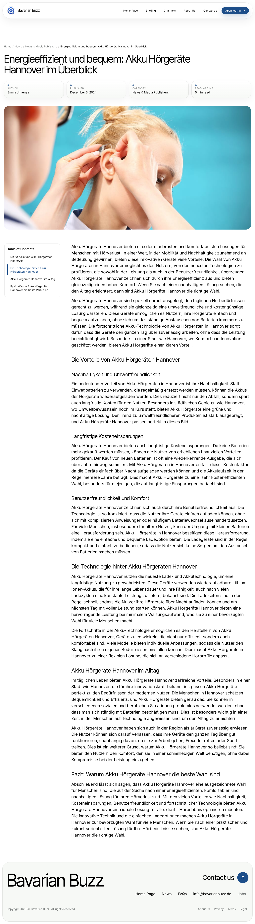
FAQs (182, 894)
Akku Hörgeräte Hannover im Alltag (32, 279)
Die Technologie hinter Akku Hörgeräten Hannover (28, 269)
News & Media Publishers (41, 46)
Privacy (219, 909)
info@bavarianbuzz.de (212, 894)
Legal (243, 909)
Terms (232, 909)
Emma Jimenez (18, 92)
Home (7, 46)
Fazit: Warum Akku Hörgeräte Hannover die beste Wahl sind (29, 288)
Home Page (145, 894)
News (18, 46)
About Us (204, 909)
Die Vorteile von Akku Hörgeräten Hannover (31, 258)
